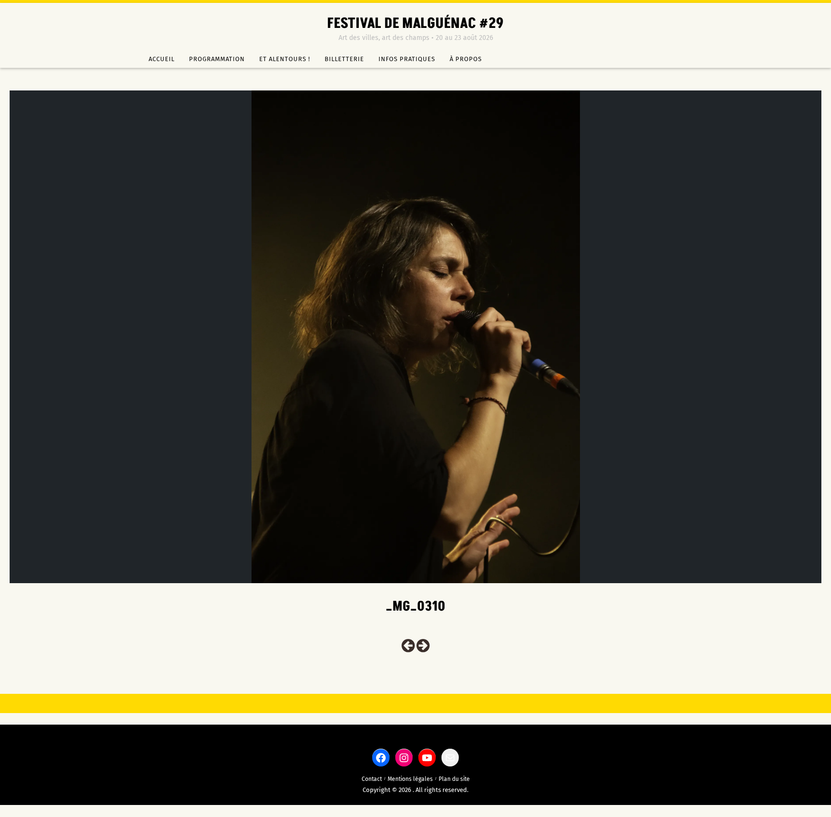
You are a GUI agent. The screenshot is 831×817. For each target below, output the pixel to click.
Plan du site (454, 779)
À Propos (466, 59)
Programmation (217, 59)
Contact (372, 779)
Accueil (162, 59)
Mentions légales (410, 779)
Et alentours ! (284, 59)
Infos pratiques (406, 59)
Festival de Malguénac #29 (415, 23)
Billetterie (344, 59)
